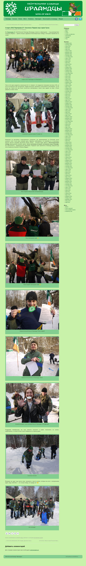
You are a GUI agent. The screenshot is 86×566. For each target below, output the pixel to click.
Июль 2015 (68, 124)
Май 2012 (67, 173)
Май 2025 (67, 47)
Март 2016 (67, 115)
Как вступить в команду (50, 19)
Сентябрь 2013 (69, 149)
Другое (67, 29)
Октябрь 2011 (68, 184)
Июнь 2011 (67, 190)
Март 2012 (67, 176)
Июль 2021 (68, 59)
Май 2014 (67, 140)
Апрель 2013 (68, 157)
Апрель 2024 (68, 50)
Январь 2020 (68, 80)
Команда (8, 19)
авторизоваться (34, 550)
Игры (22, 537)
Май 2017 (67, 97)
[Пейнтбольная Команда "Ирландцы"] (43, 16)
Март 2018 (67, 86)
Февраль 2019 (68, 82)
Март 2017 (67, 100)
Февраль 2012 (68, 178)
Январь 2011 (68, 197)
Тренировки (68, 35)
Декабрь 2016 (68, 104)
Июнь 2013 (68, 154)
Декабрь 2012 (68, 163)
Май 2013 (67, 155)
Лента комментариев (70, 209)
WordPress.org (68, 211)
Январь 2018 (68, 88)
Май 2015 (67, 125)
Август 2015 (68, 122)
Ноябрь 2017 (68, 89)
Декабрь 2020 (68, 68)
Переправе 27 (11, 32)
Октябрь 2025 (68, 44)
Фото (25, 19)
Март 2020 (67, 79)
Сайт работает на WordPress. (72, 556)
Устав (20, 19)
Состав (15, 19)
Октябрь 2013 (68, 148)
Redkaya (24, 29)
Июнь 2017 (68, 95)
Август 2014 (68, 136)
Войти (66, 206)
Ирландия (38, 19)
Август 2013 (68, 151)
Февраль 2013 (68, 160)
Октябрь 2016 (68, 106)
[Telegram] (80, 19)
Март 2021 (67, 65)
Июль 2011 (67, 188)
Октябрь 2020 (68, 71)
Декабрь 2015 (68, 118)
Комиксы (31, 19)
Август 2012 (68, 169)
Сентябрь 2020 (69, 73)
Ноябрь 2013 (68, 146)
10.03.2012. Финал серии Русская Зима (49, 24)
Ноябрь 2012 (68, 164)
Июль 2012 (68, 170)
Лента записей (68, 208)
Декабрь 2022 (68, 52)
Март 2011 (67, 194)
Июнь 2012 (68, 172)
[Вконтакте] (77, 19)
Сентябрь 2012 (69, 167)
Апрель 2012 (68, 175)
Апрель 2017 (68, 98)
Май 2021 (67, 62)
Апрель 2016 (68, 113)
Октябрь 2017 (68, 91)
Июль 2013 (68, 152)
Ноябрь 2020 (68, 70)
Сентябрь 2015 (69, 121)
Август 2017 (68, 92)
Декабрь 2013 (68, 145)
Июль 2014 (68, 137)
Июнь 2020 (68, 77)
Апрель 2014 (68, 142)
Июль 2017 (68, 94)
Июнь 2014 (68, 139)
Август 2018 (68, 83)
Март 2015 (67, 127)
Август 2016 (68, 109)
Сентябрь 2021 (69, 56)
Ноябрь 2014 (68, 131)
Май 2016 (67, 112)
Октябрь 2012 (68, 166)
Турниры (67, 37)
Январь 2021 (68, 67)
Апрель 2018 (68, 85)
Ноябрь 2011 (68, 182)
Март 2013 (67, 158)
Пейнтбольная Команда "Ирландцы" (13, 556)
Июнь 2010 (68, 200)
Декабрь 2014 (68, 130)
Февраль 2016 (68, 116)
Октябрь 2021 (68, 55)
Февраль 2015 (68, 128)
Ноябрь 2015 (68, 119)
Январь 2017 (68, 103)
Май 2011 (67, 191)
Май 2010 (67, 202)
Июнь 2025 (68, 46)
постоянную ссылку (38, 537)
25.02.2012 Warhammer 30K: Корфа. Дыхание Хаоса (18, 24)
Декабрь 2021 (68, 53)
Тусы (66, 38)
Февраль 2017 (68, 101)
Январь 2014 (68, 143)
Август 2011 (68, 187)
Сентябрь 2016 (69, 107)
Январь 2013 (68, 161)
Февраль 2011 (68, 196)
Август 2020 (68, 74)
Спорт (66, 32)
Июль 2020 (68, 76)
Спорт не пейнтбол (70, 34)
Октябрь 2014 (68, 133)
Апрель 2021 (68, 64)
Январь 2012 (68, 179)
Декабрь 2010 (68, 199)
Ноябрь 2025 (68, 43)
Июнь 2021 (68, 61)
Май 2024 (67, 49)
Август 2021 (68, 58)
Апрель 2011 (68, 193)
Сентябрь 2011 (69, 185)
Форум (61, 19)
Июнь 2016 (68, 110)
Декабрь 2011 (68, 181)
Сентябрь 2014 (69, 134)
